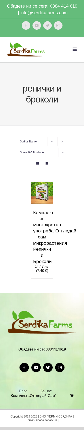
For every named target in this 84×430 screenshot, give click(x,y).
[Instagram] (60, 367)
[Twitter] (48, 367)
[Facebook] (24, 367)
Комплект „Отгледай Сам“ (33, 396)
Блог (23, 391)
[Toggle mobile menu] (75, 49)
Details (38, 201)
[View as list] (46, 163)
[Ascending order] (61, 141)
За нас (46, 391)
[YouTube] (36, 367)
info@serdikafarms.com (44, 12)
